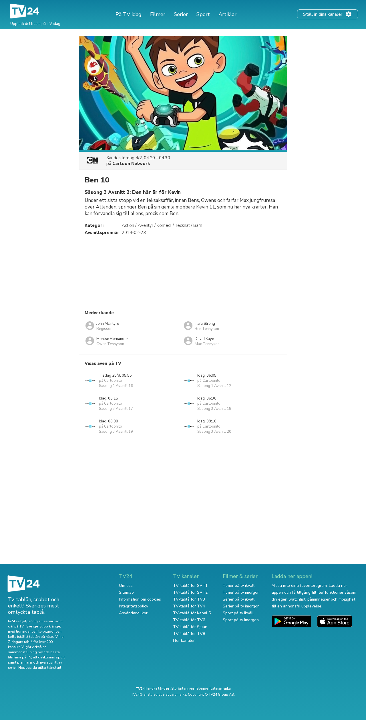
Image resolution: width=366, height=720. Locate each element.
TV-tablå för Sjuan (190, 626)
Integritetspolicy (133, 606)
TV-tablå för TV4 (189, 606)
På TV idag (129, 14)
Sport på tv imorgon (241, 620)
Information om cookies (140, 599)
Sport (203, 14)
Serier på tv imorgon (241, 606)
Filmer (157, 14)
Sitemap (126, 592)
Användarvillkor (133, 613)
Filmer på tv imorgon (241, 592)
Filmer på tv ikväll (238, 585)
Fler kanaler (184, 640)
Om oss (126, 585)
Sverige (202, 688)
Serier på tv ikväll (238, 599)
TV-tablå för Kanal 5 (192, 613)
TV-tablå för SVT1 (190, 585)
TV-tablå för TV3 (189, 599)
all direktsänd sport (49, 657)
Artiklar (227, 14)
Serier (181, 14)
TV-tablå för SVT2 (190, 592)
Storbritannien (182, 688)
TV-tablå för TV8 (189, 633)
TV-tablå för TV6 (189, 620)
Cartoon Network (131, 163)
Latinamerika (220, 688)
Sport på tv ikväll (238, 613)
